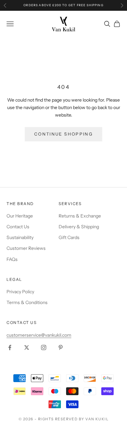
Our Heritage (20, 216)
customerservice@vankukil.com (39, 335)
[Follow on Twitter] (26, 347)
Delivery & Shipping (79, 227)
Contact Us (18, 227)
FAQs (12, 259)
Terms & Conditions (27, 302)
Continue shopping (63, 134)
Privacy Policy (20, 292)
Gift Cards (69, 237)
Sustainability (20, 237)
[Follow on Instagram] (43, 347)
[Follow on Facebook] (10, 347)
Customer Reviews (26, 248)
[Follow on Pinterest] (60, 347)
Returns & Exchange (80, 216)
